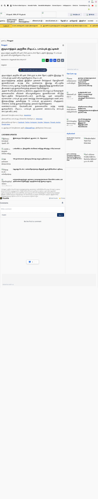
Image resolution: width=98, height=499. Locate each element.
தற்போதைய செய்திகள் (12, 21)
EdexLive (75, 5)
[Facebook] (89, 2)
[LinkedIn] (54, 60)
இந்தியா (82, 21)
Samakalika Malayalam (44, 5)
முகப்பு (2, 21)
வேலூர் (4, 45)
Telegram (46, 122)
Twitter (27, 122)
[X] (89, 5)
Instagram (33, 122)
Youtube (40, 122)
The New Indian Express (19, 5)
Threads (52, 122)
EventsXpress (83, 5)
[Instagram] (96, 2)
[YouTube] (92, 5)
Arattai (58, 122)
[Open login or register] (10, 5)
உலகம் (90, 21)
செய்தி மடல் (76, 14)
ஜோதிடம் (64, 21)
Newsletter (27, 115)
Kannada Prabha (32, 5)
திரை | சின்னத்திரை (24, 21)
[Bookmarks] (7, 5)
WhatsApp (39, 119)
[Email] (58, 60)
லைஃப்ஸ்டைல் (51, 21)
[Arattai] (92, 1)
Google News (6, 124)
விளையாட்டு (37, 21)
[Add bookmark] (63, 45)
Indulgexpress (67, 5)
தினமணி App (30, 128)
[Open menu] (1, 5)
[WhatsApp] (96, 5)
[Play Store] (89, 9)
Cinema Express (56, 5)
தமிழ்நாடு (73, 21)
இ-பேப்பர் (91, 14)
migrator (4, 65)
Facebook (21, 122)
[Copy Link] (62, 60)
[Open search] (4, 5)
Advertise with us (72, 69)
